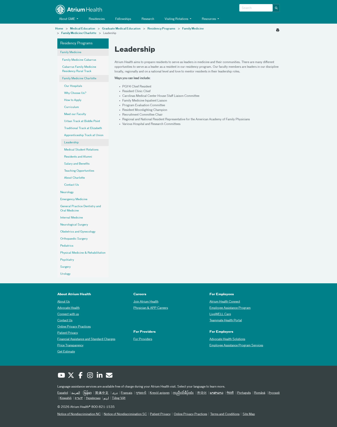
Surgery (65, 267)
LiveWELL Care (220, 314)
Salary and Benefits (77, 163)
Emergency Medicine (73, 199)
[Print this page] (278, 29)
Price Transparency (70, 345)
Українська (93, 398)
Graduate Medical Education (121, 28)
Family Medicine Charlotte (78, 33)
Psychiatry (67, 260)
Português (244, 393)
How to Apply (72, 100)
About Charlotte (74, 178)
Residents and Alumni (78, 156)
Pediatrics (66, 245)
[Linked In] (99, 376)
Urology (65, 274)
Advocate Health (68, 308)
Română (259, 393)
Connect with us (68, 314)
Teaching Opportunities (79, 170)
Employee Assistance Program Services (236, 345)
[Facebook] (80, 376)
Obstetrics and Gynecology (77, 231)
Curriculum (71, 107)
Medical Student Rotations (81, 149)
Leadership (71, 142)
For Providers (142, 339)
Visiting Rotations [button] (176, 19)
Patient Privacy (67, 333)
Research (147, 19)
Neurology (67, 192)
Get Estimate (66, 351)
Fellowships (122, 19)
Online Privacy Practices (74, 326)
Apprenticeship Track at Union (83, 135)
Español (62, 393)
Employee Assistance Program (230, 308)
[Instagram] (90, 376)
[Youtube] (61, 376)
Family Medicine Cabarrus (79, 60)
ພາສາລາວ (216, 393)
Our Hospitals (73, 86)
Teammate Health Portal (225, 320)
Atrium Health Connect (224, 301)
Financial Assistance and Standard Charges (86, 339)
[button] (276, 8)
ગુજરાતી (141, 393)
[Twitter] (71, 376)
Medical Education (82, 28)
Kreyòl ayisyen (159, 393)
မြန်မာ (87, 393)
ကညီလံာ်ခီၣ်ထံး (183, 393)
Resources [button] (209, 19)
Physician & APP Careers (150, 308)
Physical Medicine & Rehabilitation (83, 252)
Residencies (96, 19)
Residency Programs (161, 28)
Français (126, 393)
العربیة (75, 393)
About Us (63, 301)
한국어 (202, 393)
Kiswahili (66, 398)
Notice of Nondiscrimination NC (79, 414)
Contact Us (71, 185)
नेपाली (230, 393)
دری (115, 393)
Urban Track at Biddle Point (82, 121)
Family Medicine (193, 28)
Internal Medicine (71, 217)
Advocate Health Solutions (227, 339)
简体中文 (102, 393)
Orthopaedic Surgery (74, 238)
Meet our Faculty (75, 114)
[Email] (109, 376)
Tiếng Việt (118, 398)
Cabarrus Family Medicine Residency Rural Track (79, 69)
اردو (106, 398)
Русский (274, 393)
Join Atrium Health (145, 301)
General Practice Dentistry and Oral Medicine (80, 208)
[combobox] (256, 8)
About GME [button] (67, 19)
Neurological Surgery (74, 224)
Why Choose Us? (75, 93)
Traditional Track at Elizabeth (83, 128)
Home (59, 28)
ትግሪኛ (79, 398)
